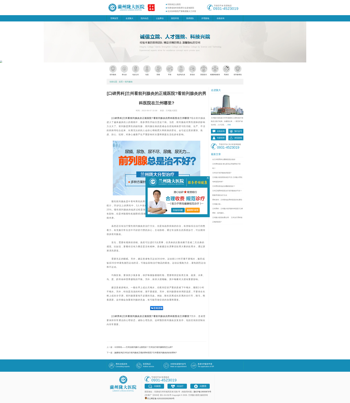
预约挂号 (238, 131)
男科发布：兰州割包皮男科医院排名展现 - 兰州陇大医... (227, 202)
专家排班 (221, 138)
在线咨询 (220, 18)
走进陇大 (129, 18)
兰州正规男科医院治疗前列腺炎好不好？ (227, 191)
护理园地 (205, 18)
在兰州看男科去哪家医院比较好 (223, 159)
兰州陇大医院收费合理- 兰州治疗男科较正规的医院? (227, 220)
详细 (229, 125)
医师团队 (190, 18)
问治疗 (180, 386)
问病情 (157, 386)
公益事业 (160, 18)
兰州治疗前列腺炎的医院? (221, 173)
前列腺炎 (129, 82)
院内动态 (144, 18)
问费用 (203, 386)
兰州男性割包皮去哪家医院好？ (223, 186)
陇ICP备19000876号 (202, 392)
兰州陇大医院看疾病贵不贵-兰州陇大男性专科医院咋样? (227, 179)
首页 (121, 82)
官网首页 (114, 18)
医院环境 (175, 18)
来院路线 (238, 138)
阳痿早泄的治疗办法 (219, 195)
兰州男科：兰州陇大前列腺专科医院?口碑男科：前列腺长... (227, 211)
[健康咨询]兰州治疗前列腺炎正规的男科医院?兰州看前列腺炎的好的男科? (145, 352)
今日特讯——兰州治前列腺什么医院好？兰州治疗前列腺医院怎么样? (143, 347)
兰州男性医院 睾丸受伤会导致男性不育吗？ (226, 166)
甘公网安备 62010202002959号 (160, 398)
